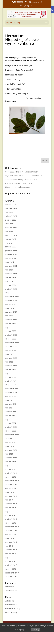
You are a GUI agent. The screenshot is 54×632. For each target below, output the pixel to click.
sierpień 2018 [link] (10, 534)
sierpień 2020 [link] (10, 442)
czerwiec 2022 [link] (11, 358)
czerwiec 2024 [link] (11, 266)
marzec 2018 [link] (10, 553)
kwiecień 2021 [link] (11, 411)
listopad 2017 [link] (10, 569)
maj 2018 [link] (9, 546)
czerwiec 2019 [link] (11, 496)
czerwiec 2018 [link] (11, 542)
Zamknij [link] (35, 629)
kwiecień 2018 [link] (11, 550)
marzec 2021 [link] (10, 415)
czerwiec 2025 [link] (11, 227)
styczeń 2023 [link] (10, 331)
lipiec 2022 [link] (9, 354)
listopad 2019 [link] (10, 477)
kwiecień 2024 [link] (11, 273)
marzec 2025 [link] (10, 239)
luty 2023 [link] (9, 327)
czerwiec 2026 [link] (11, 208)
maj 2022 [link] (9, 362)
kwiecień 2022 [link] (11, 365)
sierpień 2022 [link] (10, 350)
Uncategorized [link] (11, 590)
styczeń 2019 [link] (10, 515)
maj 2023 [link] (9, 316)
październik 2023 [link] (12, 296)
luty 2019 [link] (9, 511)
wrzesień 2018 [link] (11, 530)
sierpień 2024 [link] (10, 258)
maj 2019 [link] (9, 500)
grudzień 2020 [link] (11, 427)
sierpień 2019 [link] (10, 488)
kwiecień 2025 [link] (11, 235)
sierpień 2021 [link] (10, 396)
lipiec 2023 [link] (9, 308)
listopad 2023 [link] (10, 293)
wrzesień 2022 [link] (11, 346)
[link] (21, 6)
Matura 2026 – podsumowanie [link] (17, 187)
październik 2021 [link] (12, 388)
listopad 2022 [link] (10, 339)
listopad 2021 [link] (10, 385)
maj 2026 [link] (9, 212)
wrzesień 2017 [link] (11, 576)
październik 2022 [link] (12, 342)
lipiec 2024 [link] (9, 262)
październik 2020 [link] (12, 434)
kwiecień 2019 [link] (11, 503)
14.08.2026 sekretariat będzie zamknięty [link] (21, 172)
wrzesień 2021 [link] (11, 392)
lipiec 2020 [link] (9, 446)
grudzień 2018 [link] (11, 519)
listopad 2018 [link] (10, 523)
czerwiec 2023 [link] (11, 312)
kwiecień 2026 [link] (11, 216)
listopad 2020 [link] (10, 431)
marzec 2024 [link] (10, 277)
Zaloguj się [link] (9, 601)
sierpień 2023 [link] (10, 304)
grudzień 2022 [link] (11, 335)
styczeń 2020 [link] (10, 469)
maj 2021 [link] (9, 408)
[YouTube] (31, 6)
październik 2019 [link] (12, 480)
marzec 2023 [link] (10, 323)
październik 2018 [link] (12, 527)
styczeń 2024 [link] (10, 285)
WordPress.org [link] (11, 612)
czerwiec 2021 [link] (11, 404)
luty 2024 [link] (9, 281)
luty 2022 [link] (9, 373)
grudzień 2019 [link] (11, 473)
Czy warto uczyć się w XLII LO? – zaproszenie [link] (23, 175)
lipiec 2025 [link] (9, 224)
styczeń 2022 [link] (10, 377)
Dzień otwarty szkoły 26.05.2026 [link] (18, 183)
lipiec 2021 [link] (9, 400)
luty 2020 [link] (9, 465)
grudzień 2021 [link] (11, 381)
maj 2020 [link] (9, 454)
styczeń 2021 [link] (10, 423)
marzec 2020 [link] (10, 461)
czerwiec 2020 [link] (11, 450)
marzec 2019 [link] (10, 507)
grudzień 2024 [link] (11, 250)
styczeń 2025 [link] (10, 247)
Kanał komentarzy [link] (12, 608)
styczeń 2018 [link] (10, 561)
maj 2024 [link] (9, 270)
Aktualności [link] (9, 587)
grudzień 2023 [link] (11, 289)
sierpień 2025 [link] (10, 220)
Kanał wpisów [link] (10, 604)
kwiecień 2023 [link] (11, 319)
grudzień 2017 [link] (11, 565)
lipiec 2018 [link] (9, 538)
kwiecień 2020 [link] (11, 458)
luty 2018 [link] (9, 557)
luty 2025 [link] (9, 243)
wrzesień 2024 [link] (11, 254)
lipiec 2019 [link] (9, 492)
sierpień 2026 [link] (10, 204)
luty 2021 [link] (9, 419)
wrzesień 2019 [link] (11, 484)
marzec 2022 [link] (10, 369)
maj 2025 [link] (9, 231)
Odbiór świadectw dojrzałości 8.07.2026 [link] (21, 179)
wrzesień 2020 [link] (11, 438)
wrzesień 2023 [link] (11, 300)
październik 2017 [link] (12, 573)
